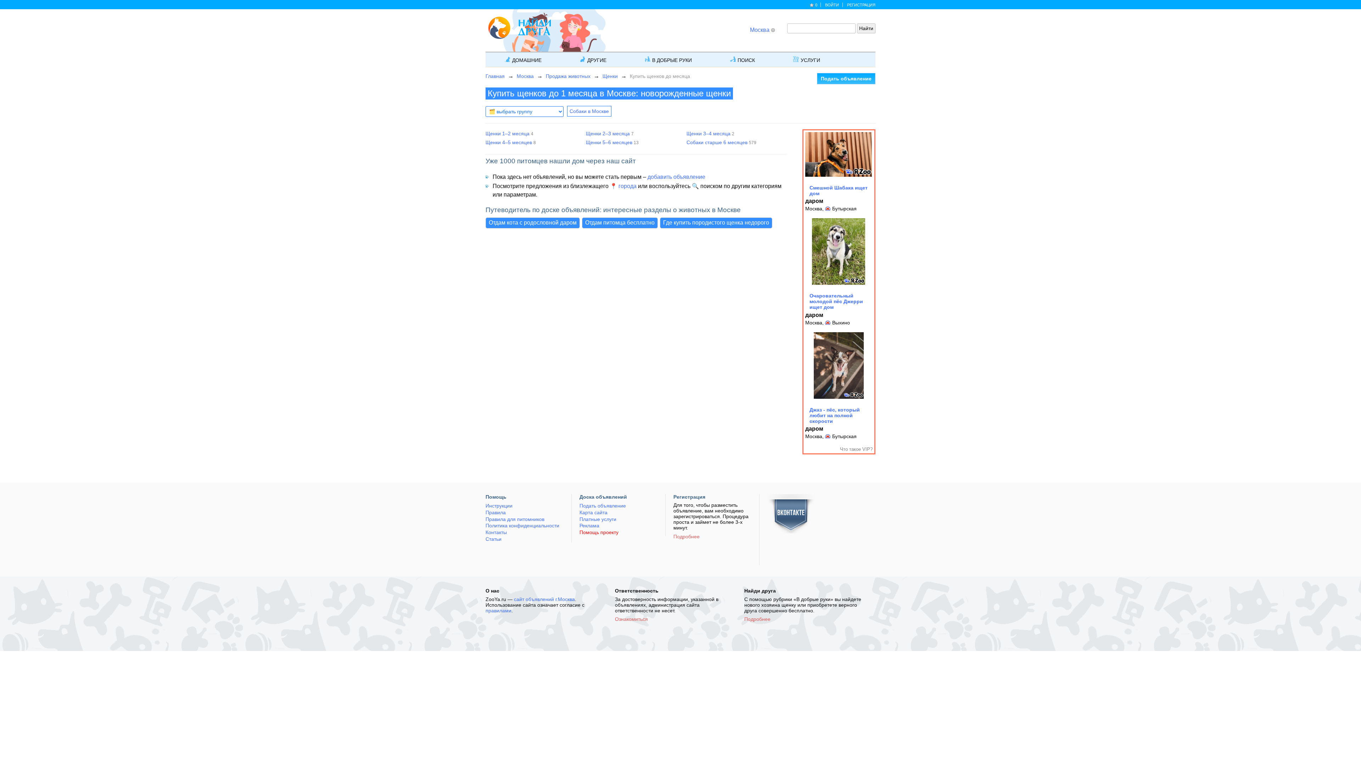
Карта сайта (593, 512)
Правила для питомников (515, 519)
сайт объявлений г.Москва (544, 599)
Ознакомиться (631, 619)
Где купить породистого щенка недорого (716, 223)
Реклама (589, 525)
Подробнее (686, 536)
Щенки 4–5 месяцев (511, 142)
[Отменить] (772, 30)
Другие (596, 60)
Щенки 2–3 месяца (610, 133)
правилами (498, 610)
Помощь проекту (598, 532)
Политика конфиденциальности (522, 525)
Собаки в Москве (589, 111)
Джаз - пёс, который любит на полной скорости (835, 415)
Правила (496, 512)
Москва (759, 30)
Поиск (746, 60)
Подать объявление (846, 78)
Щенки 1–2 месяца (509, 133)
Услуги (810, 60)
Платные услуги (597, 519)
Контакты (496, 532)
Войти (832, 5)
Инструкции (499, 506)
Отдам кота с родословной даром (533, 223)
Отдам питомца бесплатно (620, 223)
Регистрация (861, 5)
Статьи (494, 539)
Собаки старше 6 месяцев (721, 142)
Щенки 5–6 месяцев (612, 142)
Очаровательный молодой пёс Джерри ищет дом (836, 301)
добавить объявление (676, 177)
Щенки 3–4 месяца (710, 133)
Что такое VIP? (856, 449)
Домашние (527, 60)
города (627, 186)
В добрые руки (672, 60)
